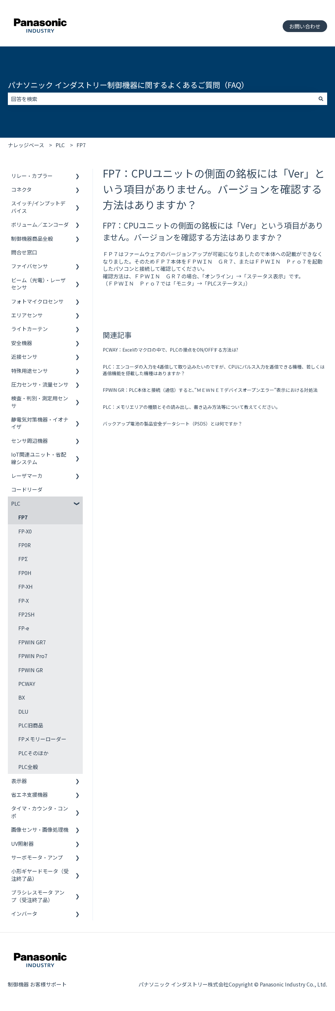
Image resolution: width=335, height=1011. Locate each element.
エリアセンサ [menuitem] (27, 315)
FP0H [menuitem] (24, 573)
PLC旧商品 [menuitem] (30, 725)
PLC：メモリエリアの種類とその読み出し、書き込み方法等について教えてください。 (191, 407)
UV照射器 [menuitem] (22, 843)
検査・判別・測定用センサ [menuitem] (39, 401)
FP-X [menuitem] (23, 600)
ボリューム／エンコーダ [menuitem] (40, 224)
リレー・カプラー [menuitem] (32, 176)
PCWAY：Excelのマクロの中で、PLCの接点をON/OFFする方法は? (170, 349)
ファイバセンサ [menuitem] (29, 266)
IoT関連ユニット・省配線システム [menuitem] (38, 457)
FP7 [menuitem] (22, 517)
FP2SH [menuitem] (26, 614)
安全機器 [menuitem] (21, 343)
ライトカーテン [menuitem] (29, 329)
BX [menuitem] (21, 697)
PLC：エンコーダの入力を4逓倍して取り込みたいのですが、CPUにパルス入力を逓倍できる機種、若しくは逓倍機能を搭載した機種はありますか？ (214, 369)
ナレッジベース (26, 145)
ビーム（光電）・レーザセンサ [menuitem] (38, 283)
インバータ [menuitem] (24, 913)
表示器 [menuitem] (19, 781)
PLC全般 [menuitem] (28, 767)
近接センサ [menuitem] (24, 356)
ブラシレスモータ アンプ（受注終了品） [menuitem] (37, 895)
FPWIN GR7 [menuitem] (32, 642)
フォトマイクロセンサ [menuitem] (37, 301)
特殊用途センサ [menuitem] (29, 371)
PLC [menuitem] (15, 503)
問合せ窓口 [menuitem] (24, 252)
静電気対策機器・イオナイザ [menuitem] (39, 422)
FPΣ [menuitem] (23, 559)
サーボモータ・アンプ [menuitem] (37, 857)
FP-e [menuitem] (23, 628)
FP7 (81, 145)
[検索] (321, 99)
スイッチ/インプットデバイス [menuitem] (38, 206)
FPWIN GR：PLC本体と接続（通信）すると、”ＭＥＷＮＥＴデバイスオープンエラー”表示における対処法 (210, 390)
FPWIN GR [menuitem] (30, 670)
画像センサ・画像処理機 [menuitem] (39, 829)
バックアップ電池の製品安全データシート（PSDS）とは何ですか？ (172, 423)
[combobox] (161, 99)
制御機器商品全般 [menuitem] (32, 238)
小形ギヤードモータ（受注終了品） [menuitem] (40, 874)
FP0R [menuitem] (24, 545)
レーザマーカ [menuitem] (27, 475)
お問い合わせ (305, 26)
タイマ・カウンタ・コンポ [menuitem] (39, 811)
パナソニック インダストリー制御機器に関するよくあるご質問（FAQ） (128, 84)
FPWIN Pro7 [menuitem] (32, 656)
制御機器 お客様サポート (37, 984)
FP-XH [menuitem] (25, 586)
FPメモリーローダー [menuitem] (42, 739)
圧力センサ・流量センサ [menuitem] (39, 384)
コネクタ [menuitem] (21, 189)
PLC (60, 145)
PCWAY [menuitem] (26, 684)
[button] (77, 176)
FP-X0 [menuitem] (25, 531)
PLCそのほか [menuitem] (33, 753)
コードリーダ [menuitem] (27, 489)
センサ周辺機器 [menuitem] (29, 440)
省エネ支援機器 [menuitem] (29, 794)
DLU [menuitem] (23, 711)
